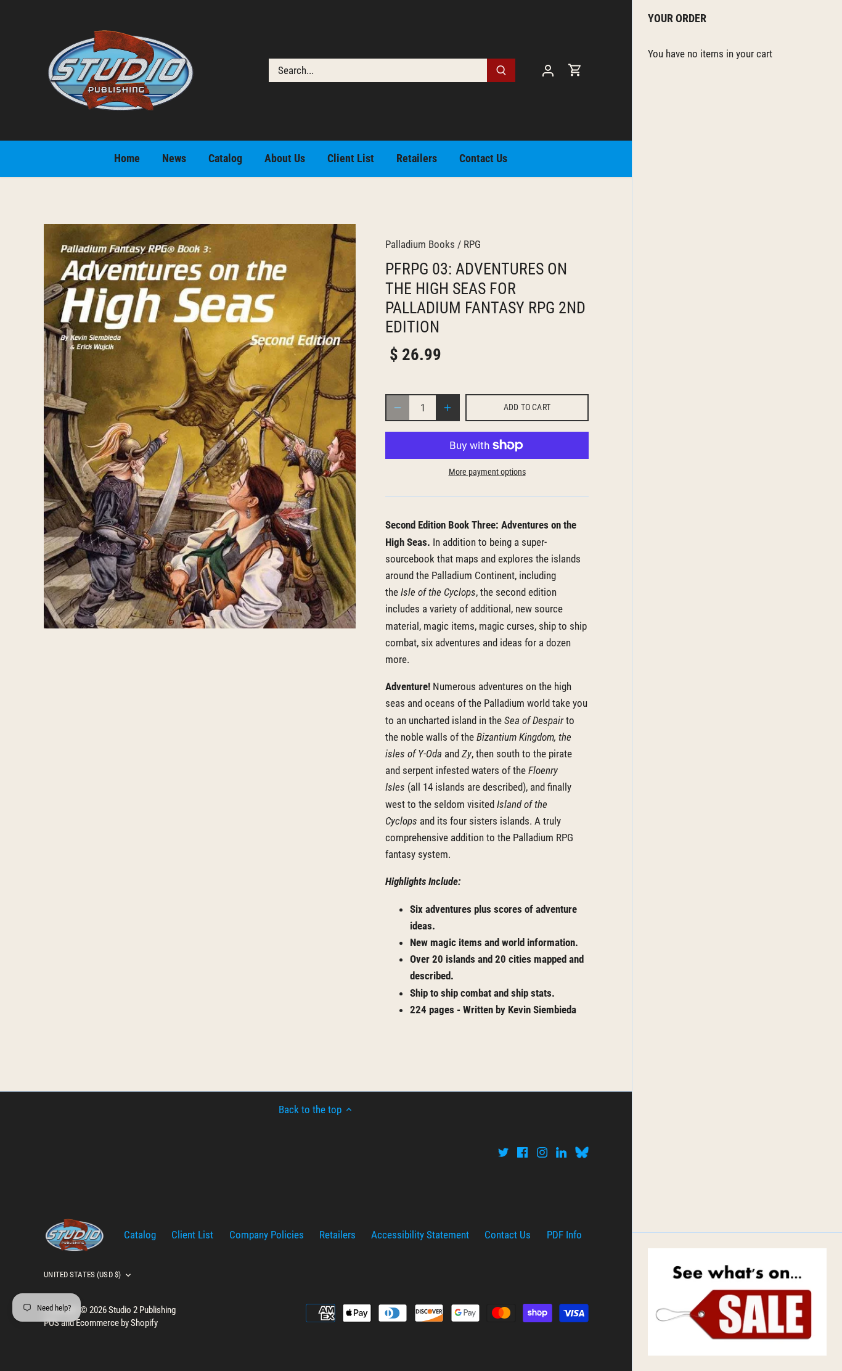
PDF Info (564, 1235)
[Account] (548, 70)
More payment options (487, 472)
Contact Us (507, 1235)
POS (51, 1322)
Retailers (337, 1235)
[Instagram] (542, 1152)
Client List (192, 1235)
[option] (200, 426)
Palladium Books (420, 244)
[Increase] (447, 408)
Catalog (140, 1235)
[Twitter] (503, 1152)
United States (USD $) (82, 1274)
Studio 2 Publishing (142, 1309)
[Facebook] (522, 1152)
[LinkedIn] (561, 1152)
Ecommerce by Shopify (117, 1322)
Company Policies (266, 1235)
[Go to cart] (575, 70)
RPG (472, 244)
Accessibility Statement (420, 1235)
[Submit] (502, 70)
